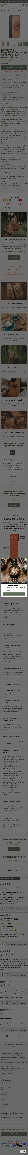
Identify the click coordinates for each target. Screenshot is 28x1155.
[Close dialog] (25, 559)
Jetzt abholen (14, 594)
